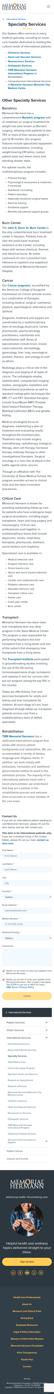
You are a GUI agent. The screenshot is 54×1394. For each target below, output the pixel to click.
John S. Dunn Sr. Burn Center (27, 228)
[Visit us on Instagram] (41, 1272)
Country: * (7, 891)
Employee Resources (27, 1325)
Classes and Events (17, 1158)
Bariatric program (33, 117)
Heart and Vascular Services (24, 57)
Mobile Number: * (11, 918)
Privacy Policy (26, 987)
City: (4, 877)
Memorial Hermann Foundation (27, 1345)
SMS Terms (12, 987)
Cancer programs (19, 285)
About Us (27, 1304)
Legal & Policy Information (27, 1332)
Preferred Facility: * (11, 932)
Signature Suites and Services (23, 1074)
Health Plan (27, 1359)
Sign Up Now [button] (27, 1261)
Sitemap (27, 1379)
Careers (27, 1366)
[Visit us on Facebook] (20, 1272)
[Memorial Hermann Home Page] (14, 6)
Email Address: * (10, 905)
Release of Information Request (27, 1338)
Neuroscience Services (21, 61)
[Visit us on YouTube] (27, 1272)
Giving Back (27, 1318)
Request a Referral (17, 1086)
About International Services (22, 1050)
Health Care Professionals (27, 1297)
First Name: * (8, 850)
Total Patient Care (16, 1062)
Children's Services (19, 52)
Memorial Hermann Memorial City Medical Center (24, 1093)
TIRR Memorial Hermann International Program (20, 1126)
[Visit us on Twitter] (34, 1272)
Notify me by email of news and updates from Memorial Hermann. (29, 972)
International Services (16, 19)
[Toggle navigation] (48, 6)
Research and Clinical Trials (27, 1311)
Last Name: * (8, 864)
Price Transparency (27, 1352)
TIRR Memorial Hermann (18, 736)
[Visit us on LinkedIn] (13, 1272)
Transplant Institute (20, 659)
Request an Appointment (20, 1080)
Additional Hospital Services (22, 1133)
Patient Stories (15, 1151)
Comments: (8, 946)
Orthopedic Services (20, 65)
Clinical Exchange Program (21, 1068)
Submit (27, 996)
